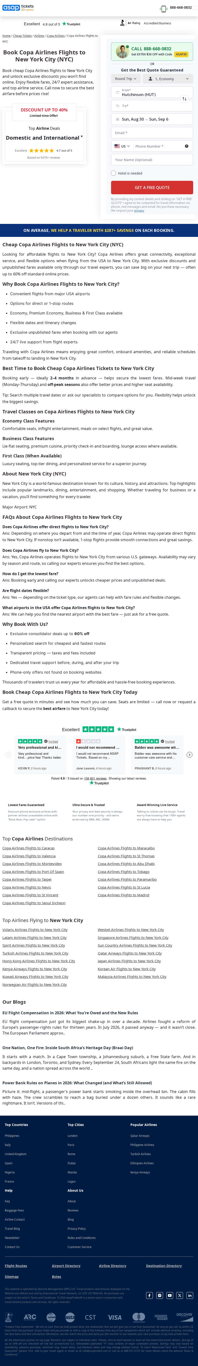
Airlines (39, 36)
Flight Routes (16, 1265)
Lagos (72, 1181)
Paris (71, 1145)
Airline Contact (15, 1219)
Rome (71, 1154)
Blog (71, 1219)
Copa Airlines (56, 36)
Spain (8, 1163)
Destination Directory (164, 1265)
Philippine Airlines (142, 1145)
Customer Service (80, 1247)
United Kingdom (15, 1154)
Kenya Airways (140, 1172)
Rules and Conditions (82, 1238)
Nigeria (10, 1172)
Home (6, 36)
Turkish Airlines (140, 1154)
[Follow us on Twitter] (179, 1295)
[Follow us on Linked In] (189, 1295)
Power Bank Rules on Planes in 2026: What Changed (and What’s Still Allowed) (77, 1083)
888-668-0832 (181, 7)
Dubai (72, 1163)
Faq (7, 1201)
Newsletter (12, 1238)
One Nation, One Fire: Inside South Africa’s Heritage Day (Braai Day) (67, 1047)
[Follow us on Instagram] (159, 1295)
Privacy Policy (77, 1229)
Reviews (73, 1210)
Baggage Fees (14, 1210)
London (73, 1136)
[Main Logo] (18, 8)
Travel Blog (12, 1229)
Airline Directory (112, 1265)
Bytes (56, 1276)
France (9, 1181)
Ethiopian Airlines (142, 1163)
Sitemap (12, 1276)
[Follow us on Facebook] (149, 1295)
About (72, 1201)
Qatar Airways (139, 1136)
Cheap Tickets (22, 36)
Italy (8, 1145)
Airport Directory (66, 1265)
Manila (72, 1172)
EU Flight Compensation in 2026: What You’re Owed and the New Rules (70, 1012)
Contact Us (12, 1247)
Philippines (12, 1136)
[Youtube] (169, 1295)
